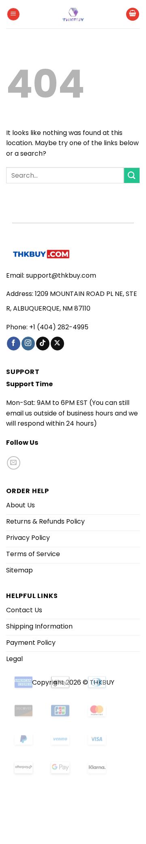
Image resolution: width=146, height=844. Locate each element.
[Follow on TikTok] (42, 343)
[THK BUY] (73, 14)
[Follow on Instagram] (28, 343)
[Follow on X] (57, 343)
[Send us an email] (13, 463)
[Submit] (132, 175)
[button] (13, 14)
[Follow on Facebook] (13, 343)
